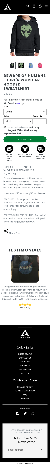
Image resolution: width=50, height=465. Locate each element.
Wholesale (25, 365)
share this (14, 233)
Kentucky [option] (25, 297)
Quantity (37, 116)
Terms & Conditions (25, 390)
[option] (11, 65)
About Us (25, 361)
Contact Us (25, 358)
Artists (25, 373)
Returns (25, 398)
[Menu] (46, 6)
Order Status (25, 354)
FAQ (25, 394)
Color (6, 116)
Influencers (25, 369)
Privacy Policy (25, 387)
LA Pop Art (28, 463)
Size (5, 106)
